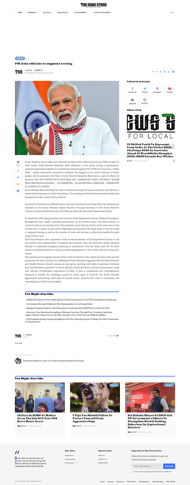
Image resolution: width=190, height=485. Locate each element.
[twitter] (117, 336)
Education (168, 115)
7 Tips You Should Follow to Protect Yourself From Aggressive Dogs (92, 418)
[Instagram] (157, 90)
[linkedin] (132, 101)
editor (29, 70)
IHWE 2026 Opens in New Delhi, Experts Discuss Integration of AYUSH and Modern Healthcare (72, 300)
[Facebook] (115, 336)
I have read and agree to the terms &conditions (152, 472)
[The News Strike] (94, 5)
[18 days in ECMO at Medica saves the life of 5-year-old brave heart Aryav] (40, 397)
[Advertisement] (95, 34)
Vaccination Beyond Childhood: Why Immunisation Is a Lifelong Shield (60, 304)
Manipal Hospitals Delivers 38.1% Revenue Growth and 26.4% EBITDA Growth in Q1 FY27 (68, 308)
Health (20, 58)
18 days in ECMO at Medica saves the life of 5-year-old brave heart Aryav (37, 418)
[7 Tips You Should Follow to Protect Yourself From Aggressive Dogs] (95, 397)
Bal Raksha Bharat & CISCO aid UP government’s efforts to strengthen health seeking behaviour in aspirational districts (150, 421)
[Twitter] (145, 90)
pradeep (29, 335)
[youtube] (169, 90)
